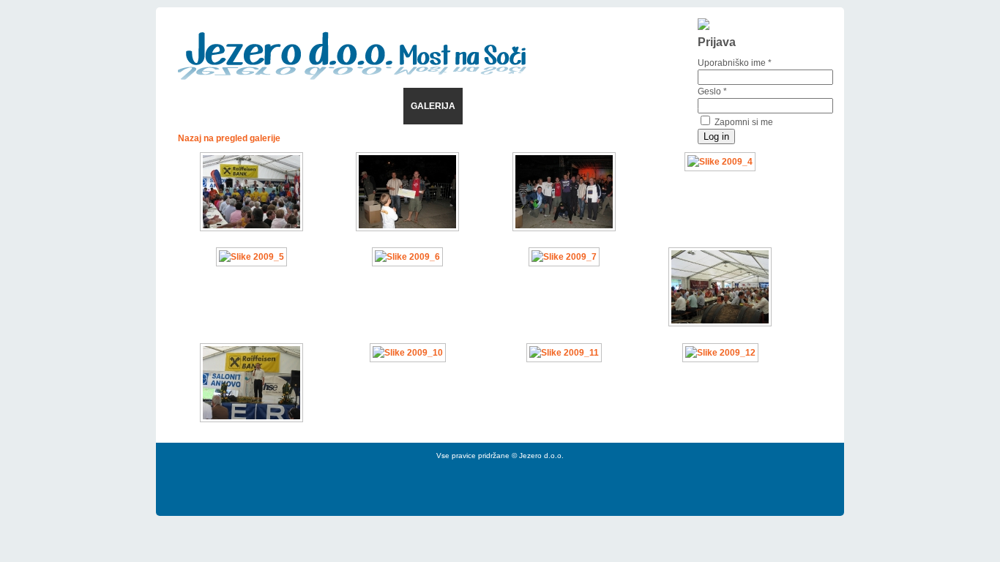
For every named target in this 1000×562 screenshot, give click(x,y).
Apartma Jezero (777, 106)
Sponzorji (371, 106)
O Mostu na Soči (682, 106)
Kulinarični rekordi (520, 106)
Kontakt (607, 106)
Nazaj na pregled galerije (229, 138)
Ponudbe (241, 106)
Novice (187, 106)
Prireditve (304, 106)
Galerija (433, 106)
